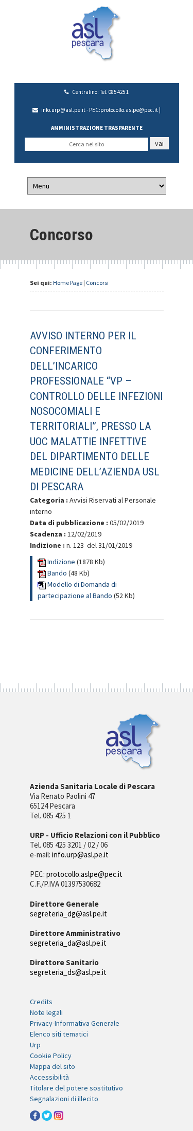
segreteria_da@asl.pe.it (68, 943)
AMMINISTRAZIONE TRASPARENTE (97, 127)
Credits (41, 1001)
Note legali (46, 1012)
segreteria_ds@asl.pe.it (68, 972)
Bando (57, 573)
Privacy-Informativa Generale (74, 1023)
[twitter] (47, 1114)
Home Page (67, 282)
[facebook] (35, 1114)
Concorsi (97, 282)
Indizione (62, 561)
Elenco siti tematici (59, 1034)
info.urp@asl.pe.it (63, 109)
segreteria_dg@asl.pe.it (68, 913)
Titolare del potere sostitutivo (76, 1087)
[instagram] (59, 1114)
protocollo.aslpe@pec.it (129, 109)
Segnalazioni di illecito (64, 1098)
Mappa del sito (52, 1066)
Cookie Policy (51, 1055)
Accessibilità (49, 1077)
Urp (35, 1044)
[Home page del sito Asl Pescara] (96, 32)
